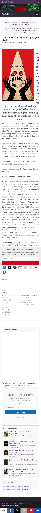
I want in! (20, 263)
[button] (20, 249)
